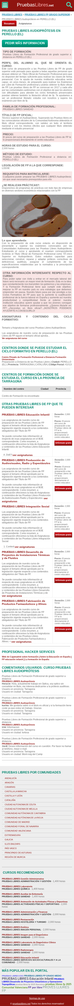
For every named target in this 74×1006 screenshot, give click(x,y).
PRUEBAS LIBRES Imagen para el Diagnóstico (25, 935)
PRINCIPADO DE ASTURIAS (18, 853)
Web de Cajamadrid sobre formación (20, 657)
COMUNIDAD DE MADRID (17, 822)
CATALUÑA (10, 800)
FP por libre (35, 987)
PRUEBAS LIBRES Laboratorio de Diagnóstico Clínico (29, 942)
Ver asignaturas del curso (14, 338)
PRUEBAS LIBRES (12, 14)
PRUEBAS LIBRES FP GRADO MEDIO (42, 976)
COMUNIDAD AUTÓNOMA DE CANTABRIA (25, 813)
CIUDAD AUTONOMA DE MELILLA (21, 809)
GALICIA (9, 839)
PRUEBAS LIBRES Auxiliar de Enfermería (22, 894)
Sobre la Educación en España (55, 657)
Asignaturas (25, 23)
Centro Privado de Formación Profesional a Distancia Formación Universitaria (34, 358)
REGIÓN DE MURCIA (15, 857)
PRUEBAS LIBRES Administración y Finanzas (24, 912)
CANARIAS (10, 787)
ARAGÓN (9, 782)
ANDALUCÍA (11, 778)
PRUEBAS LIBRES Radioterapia (17, 950)
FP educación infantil (12, 659)
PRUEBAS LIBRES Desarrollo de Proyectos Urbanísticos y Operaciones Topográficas (33, 981)
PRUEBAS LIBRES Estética (15, 927)
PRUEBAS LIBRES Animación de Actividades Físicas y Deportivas (35, 901)
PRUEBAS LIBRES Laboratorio (17, 886)
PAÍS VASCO (11, 848)
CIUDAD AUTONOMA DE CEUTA (20, 804)
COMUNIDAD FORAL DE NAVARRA (22, 826)
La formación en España (37, 659)
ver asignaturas (23, 455)
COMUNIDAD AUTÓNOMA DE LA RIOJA (24, 817)
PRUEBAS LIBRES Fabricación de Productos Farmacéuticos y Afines (24, 602)
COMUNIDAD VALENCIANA (18, 831)
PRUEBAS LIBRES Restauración (18, 919)
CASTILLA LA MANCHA (16, 791)
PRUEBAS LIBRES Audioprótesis (18, 681)
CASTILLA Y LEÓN (13, 796)
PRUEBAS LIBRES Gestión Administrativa (23, 879)
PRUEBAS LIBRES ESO (13, 976)
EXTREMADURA (12, 835)
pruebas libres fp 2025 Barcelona (30, 984)
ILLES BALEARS (12, 844)
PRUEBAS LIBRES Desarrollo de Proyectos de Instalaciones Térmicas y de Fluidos (26, 555)
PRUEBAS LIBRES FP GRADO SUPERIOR (47, 14)
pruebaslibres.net (22, 1003)
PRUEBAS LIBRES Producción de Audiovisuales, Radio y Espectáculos (26, 462)
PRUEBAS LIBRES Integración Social (25, 506)
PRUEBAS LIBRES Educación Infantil (26, 414)
